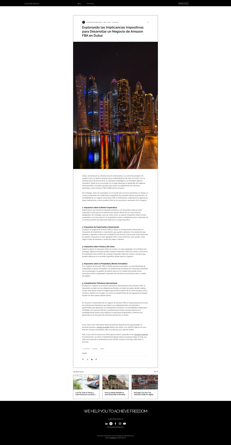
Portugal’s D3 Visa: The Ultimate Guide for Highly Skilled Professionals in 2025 (144, 393)
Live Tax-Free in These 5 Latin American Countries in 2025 (85, 393)
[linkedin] (106, 423)
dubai (102, 348)
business (95, 348)
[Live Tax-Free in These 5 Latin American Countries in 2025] (86, 382)
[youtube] (124, 423)
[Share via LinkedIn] (92, 359)
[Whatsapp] (111, 423)
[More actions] (148, 22)
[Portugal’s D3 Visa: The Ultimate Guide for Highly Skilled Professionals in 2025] (145, 382)
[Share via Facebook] (83, 359)
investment (86, 348)
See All (156, 371)
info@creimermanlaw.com (115, 427)
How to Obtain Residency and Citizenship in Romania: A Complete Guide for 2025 (115, 393)
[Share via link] (96, 359)
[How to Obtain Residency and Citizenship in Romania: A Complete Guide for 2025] (116, 382)
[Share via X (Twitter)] (87, 359)
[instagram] (120, 423)
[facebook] (115, 423)
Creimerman (113, 437)
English (84, 353)
